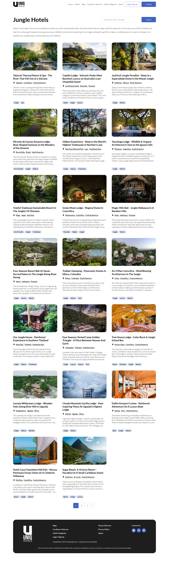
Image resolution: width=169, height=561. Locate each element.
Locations (90, 4)
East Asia (30, 215)
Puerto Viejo (119, 344)
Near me (99, 4)
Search (148, 20)
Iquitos (117, 411)
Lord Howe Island (72, 86)
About (121, 4)
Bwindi (68, 414)
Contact (149, 4)
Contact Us (136, 525)
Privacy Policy (103, 529)
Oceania (91, 86)
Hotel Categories (110, 4)
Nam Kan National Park (74, 149)
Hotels (77, 4)
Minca (67, 278)
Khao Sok (19, 344)
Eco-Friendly (18, 169)
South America (37, 152)
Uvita (117, 278)
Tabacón (19, 83)
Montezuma (70, 215)
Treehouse (82, 169)
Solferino (118, 83)
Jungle (16, 103)
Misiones (118, 149)
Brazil (28, 152)
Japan (23, 215)
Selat (117, 215)
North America (136, 83)
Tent (79, 298)
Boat (114, 430)
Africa (36, 411)
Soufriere (69, 477)
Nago (18, 215)
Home (70, 4)
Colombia (75, 278)
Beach (115, 364)
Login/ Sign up (132, 4)
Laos (86, 149)
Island (65, 103)
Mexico (126, 83)
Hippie (74, 232)
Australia (83, 86)
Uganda (30, 411)
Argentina (127, 149)
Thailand (27, 344)
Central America (39, 83)
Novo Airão (20, 152)
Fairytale (66, 232)
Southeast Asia (95, 149)
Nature (122, 103)
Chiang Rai (69, 348)
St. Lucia (77, 477)
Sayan (18, 281)
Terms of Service (104, 525)
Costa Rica (28, 83)
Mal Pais (19, 480)
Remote (31, 430)
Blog (83, 4)
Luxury (79, 103)
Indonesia (123, 215)
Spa (22, 103)
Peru (123, 411)
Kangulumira (21, 411)
